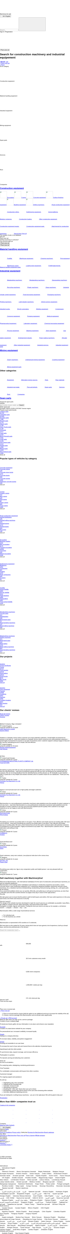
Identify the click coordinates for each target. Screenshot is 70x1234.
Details (2, 1034)
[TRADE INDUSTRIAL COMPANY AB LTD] (6, 1122)
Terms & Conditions (6, 1132)
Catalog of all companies (7, 1105)
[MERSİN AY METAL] (46, 1109)
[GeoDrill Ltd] (32, 1109)
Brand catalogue (49, 1132)
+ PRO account (12, 1018)
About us (2, 1125)
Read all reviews (5, 714)
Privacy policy (16, 1132)
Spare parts (5, 398)
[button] (35, 41)
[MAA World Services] (19, 1109)
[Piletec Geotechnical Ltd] (59, 1118)
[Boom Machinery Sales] (6, 1113)
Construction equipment (12, 188)
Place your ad (5, 243)
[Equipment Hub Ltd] (6, 1118)
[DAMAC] (59, 1122)
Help (7, 1125)
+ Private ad (3, 1018)
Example (2, 1027)
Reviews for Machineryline (36, 1132)
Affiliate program (40, 1135)
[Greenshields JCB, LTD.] (59, 1113)
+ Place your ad (4, 1010)
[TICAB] (32, 1118)
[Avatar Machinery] (32, 1122)
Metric (7, 1129)
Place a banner (30, 1135)
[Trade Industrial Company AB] (46, 1118)
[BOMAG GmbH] (59, 1109)
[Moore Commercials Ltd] (46, 1122)
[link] (35, 236)
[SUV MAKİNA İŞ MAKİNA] (32, 1113)
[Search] (32, 24)
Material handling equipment (14, 249)
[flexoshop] (46, 1113)
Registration (3, 1098)
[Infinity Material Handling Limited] (19, 1113)
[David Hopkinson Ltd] (6, 1109)
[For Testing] (19, 1118)
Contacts (11, 1125)
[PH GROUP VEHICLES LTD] (19, 1122)
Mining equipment (9, 350)
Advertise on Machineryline (8, 1135)
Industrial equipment (10, 271)
